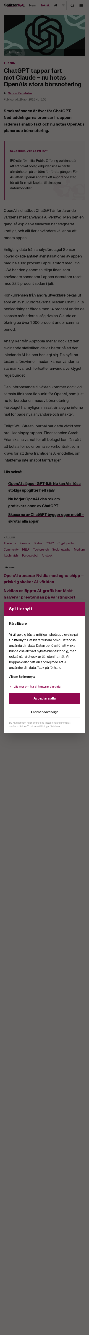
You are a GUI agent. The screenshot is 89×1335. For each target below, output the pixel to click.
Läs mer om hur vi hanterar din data (37, 686)
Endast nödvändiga (44, 712)
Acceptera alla (45, 698)
